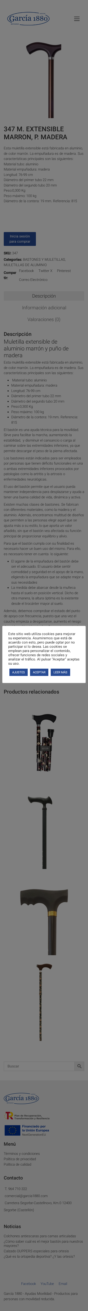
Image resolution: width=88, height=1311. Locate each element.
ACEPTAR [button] (39, 672)
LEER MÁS (60, 672)
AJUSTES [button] (18, 672)
